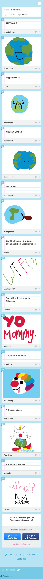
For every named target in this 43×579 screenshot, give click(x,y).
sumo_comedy (10, 418)
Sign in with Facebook (30, 536)
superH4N (8, 346)
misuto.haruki (10, 32)
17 (3, 460)
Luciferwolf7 (9, 289)
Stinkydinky (9, 231)
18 (3, 478)
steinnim (7, 473)
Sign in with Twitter (12, 536)
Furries (7, 309)
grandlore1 (8, 364)
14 (3, 370)
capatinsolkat (10, 141)
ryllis (6, 86)
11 (3, 294)
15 (3, 406)
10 (3, 258)
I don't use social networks (21, 544)
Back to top (8, 576)
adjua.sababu (9, 195)
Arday (6, 252)
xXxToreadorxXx (11, 122)
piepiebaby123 (10, 400)
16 (3, 424)
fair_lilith (8, 455)
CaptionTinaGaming (12, 509)
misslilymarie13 (11, 68)
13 (3, 352)
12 (3, 315)
